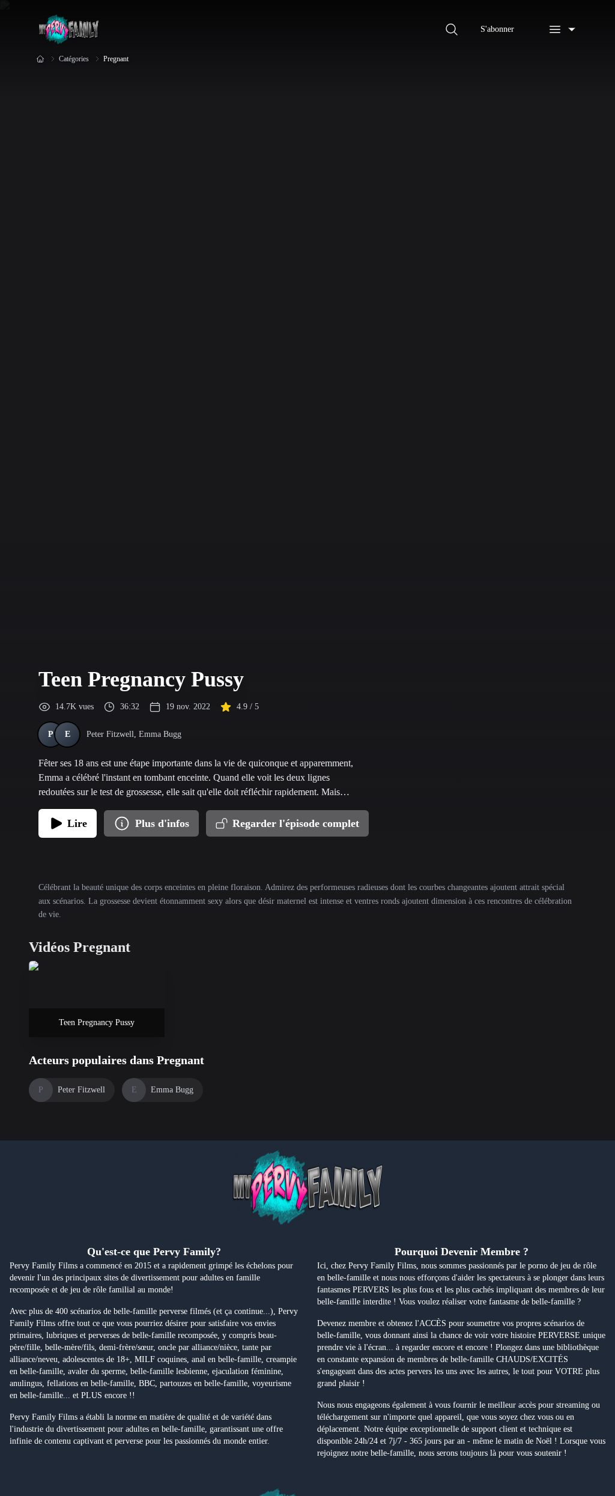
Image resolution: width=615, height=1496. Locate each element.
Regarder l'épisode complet (295, 823)
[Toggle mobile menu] (562, 29)
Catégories (74, 59)
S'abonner (497, 29)
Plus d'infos (162, 823)
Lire (77, 823)
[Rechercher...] (451, 29)
